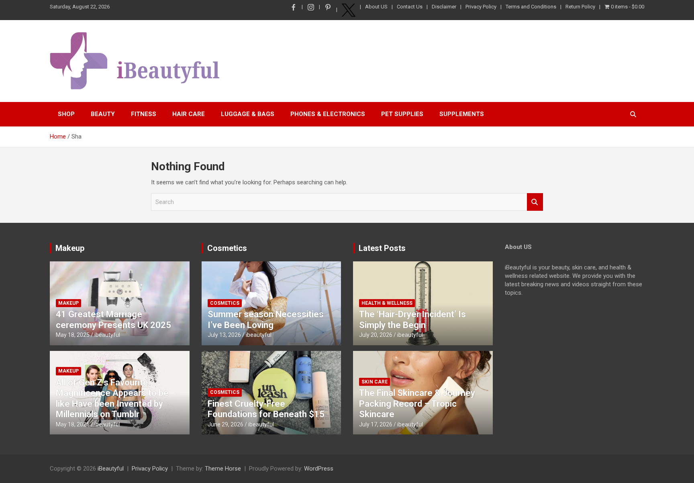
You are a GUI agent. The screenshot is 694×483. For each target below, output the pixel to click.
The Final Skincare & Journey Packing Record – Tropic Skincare (417, 403)
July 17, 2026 (375, 424)
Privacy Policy (480, 7)
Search (535, 202)
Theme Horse (223, 468)
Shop (66, 114)
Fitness (143, 114)
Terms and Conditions (531, 7)
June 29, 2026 (225, 424)
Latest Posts (382, 248)
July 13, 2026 (224, 335)
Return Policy (580, 7)
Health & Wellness (386, 303)
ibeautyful (107, 335)
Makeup (69, 248)
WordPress (318, 468)
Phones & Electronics (327, 114)
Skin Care (374, 382)
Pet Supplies (402, 114)
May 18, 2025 (73, 335)
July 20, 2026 (375, 335)
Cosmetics (227, 248)
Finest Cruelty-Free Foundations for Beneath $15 (266, 409)
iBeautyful (111, 468)
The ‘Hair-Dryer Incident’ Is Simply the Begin (412, 319)
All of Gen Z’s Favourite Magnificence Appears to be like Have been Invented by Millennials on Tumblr (112, 398)
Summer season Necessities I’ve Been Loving (266, 319)
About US (376, 7)
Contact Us (410, 7)
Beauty (103, 114)
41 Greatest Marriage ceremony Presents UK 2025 (113, 319)
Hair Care (188, 114)
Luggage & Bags (247, 114)
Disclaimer (444, 7)
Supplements (461, 114)
